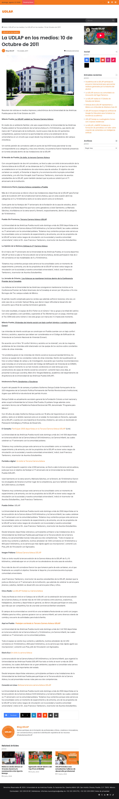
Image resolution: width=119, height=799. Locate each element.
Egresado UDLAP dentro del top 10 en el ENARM (40, 768)
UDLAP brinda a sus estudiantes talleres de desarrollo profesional (65, 769)
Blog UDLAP (10, 51)
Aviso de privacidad (102, 791)
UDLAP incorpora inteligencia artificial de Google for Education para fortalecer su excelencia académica (100, 113)
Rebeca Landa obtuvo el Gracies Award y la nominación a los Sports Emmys (12, 770)
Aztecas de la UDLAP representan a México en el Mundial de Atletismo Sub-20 (64, 2)
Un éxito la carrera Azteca (21, 653)
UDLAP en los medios (16, 27)
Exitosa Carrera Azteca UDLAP (28, 552)
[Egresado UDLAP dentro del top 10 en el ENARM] (40, 757)
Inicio (5, 27)
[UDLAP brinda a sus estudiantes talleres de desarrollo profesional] (67, 757)
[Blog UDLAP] (7, 11)
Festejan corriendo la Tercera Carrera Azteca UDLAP (38, 623)
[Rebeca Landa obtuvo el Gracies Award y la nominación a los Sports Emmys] (13, 757)
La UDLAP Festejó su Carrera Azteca (28, 591)
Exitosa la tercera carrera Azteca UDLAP (34, 685)
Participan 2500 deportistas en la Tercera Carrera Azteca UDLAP (38, 429)
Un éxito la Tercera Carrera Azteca (30, 461)
